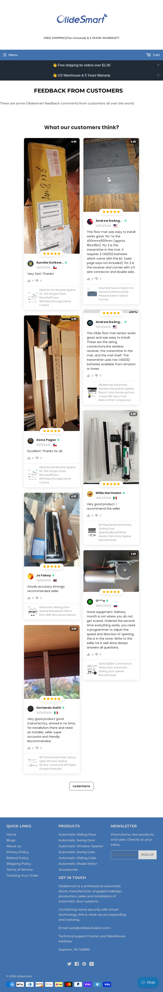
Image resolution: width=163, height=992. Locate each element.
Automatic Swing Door (77, 840)
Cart (156, 55)
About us (13, 846)
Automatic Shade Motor (78, 864)
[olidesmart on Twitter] (69, 964)
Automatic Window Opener (81, 846)
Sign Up (147, 855)
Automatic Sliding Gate (77, 858)
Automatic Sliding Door (77, 834)
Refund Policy (17, 858)
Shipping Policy (18, 864)
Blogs (10, 840)
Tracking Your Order (22, 875)
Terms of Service (19, 869)
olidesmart (24, 976)
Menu (13, 55)
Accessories (68, 869)
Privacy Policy (17, 852)
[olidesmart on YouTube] (91, 964)
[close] (158, 65)
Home (11, 834)
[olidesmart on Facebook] (76, 964)
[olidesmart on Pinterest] (84, 964)
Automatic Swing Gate (77, 852)
